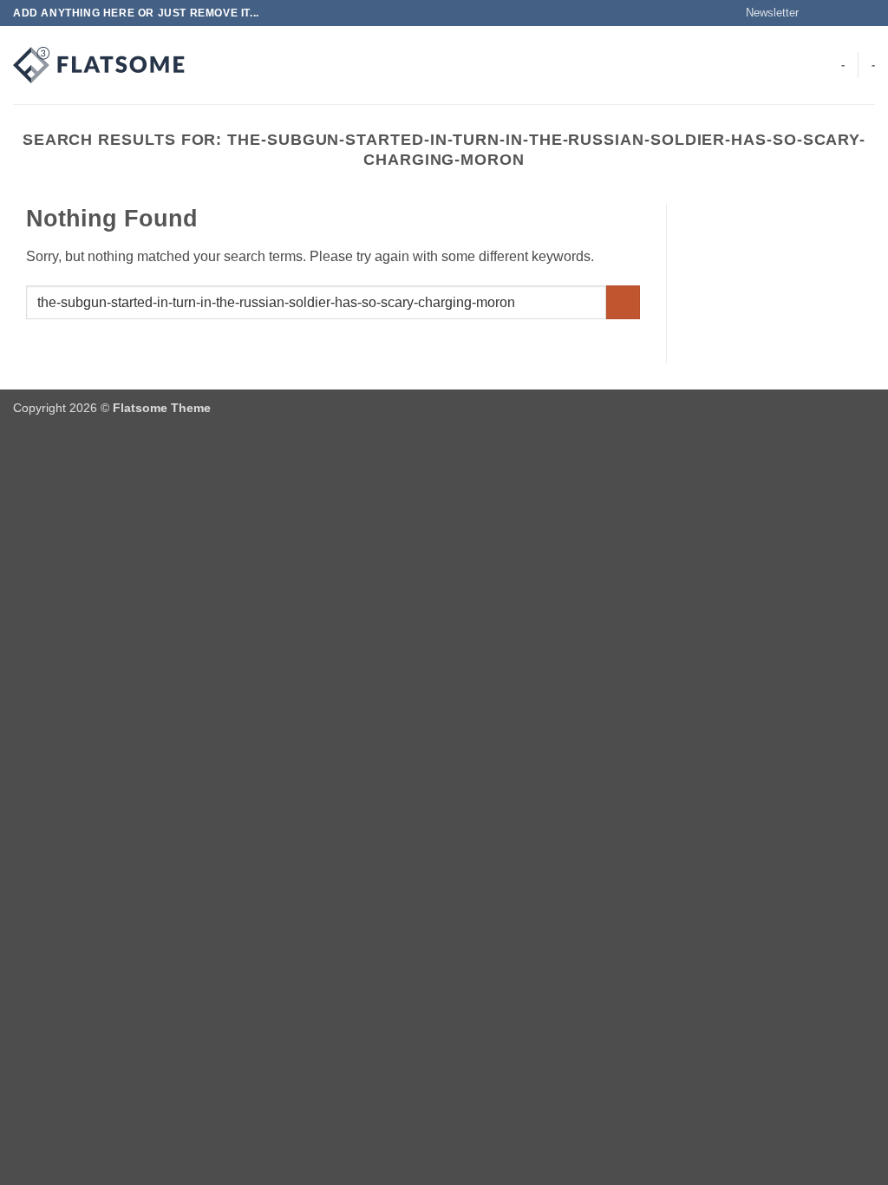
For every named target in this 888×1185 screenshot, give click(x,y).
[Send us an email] (866, 13)
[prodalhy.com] (99, 65)
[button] (764, 13)
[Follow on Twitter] (850, 13)
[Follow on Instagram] (833, 13)
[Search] (218, 65)
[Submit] (623, 302)
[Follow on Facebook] (817, 13)
